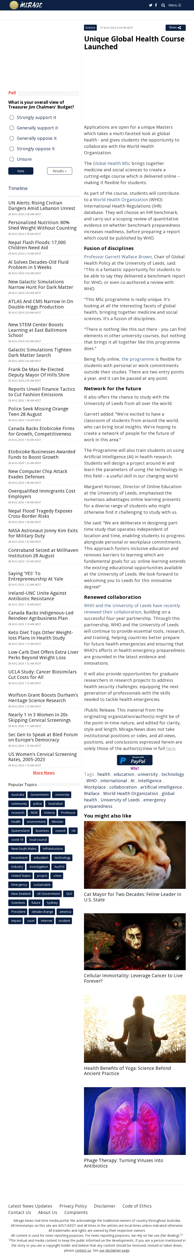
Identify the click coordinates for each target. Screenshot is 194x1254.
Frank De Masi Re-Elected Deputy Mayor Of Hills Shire (39, 372)
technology (172, 774)
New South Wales (24, 848)
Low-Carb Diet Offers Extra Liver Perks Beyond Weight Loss (43, 655)
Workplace (95, 787)
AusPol (59, 866)
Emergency (19, 884)
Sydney (52, 902)
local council (38, 839)
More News (44, 772)
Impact (16, 920)
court (31, 920)
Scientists (18, 902)
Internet (46, 920)
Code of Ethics (137, 1206)
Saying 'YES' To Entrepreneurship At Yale (35, 576)
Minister (57, 821)
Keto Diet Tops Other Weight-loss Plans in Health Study (40, 635)
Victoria (49, 812)
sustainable (42, 884)
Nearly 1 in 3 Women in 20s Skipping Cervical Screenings (39, 717)
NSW (34, 812)
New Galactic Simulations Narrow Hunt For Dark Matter (40, 284)
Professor (68, 812)
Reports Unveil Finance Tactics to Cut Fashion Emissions (41, 392)
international (113, 780)
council (60, 830)
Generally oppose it (37, 138)
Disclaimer (104, 1206)
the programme (138, 359)
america (65, 911)
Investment (19, 857)
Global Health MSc (112, 163)
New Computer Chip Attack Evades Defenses (37, 474)
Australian (55, 803)
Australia (17, 794)
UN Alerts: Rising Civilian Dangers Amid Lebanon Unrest (41, 205)
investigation (39, 866)
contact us (83, 1250)
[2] (10, 1239)
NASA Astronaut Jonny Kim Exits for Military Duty (43, 533)
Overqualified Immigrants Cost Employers (41, 494)
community (19, 803)
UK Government (48, 893)
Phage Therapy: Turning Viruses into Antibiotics (123, 1163)
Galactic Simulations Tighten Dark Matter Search (39, 352)
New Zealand (21, 893)
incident (64, 920)
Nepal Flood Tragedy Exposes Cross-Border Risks (40, 513)
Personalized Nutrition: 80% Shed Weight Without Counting (42, 225)
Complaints (76, 1212)
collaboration (123, 787)
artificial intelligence (161, 787)
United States (21, 875)
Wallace (92, 793)
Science (90, 28)
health (103, 774)
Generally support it (37, 128)
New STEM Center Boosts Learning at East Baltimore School (37, 330)
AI (132, 780)
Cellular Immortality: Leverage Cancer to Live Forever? (133, 978)
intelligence (150, 780)
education (124, 774)
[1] (181, 1234)
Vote (20, 171)
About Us (47, 1212)
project (42, 875)
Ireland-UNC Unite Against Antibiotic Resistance (37, 596)
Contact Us (19, 1212)
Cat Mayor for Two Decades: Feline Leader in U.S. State (132, 897)
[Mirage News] (26, 5)
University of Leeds (120, 800)
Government (40, 794)
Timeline (18, 188)
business (42, 830)
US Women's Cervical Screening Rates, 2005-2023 (42, 757)
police (37, 803)
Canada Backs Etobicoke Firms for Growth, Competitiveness (41, 431)
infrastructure (53, 848)
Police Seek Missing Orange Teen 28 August (38, 411)
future (35, 902)
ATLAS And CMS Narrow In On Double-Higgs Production (40, 304)
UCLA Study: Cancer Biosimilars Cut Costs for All (42, 674)
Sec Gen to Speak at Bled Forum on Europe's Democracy (43, 737)
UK (74, 830)
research (17, 812)
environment (36, 821)
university (148, 774)
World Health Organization (120, 199)
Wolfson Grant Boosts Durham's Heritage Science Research (43, 698)
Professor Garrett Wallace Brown (118, 256)
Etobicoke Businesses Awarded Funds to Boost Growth (41, 454)
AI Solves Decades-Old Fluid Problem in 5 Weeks (38, 265)
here (170, 748)
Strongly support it (36, 117)
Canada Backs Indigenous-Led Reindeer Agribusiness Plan (41, 615)
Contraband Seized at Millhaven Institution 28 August (43, 553)
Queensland (20, 830)
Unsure (24, 159)
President (18, 911)
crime (57, 875)
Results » (59, 171)
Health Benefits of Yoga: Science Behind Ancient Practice (127, 1071)
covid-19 (17, 839)
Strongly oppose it (36, 148)
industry (17, 866)
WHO (91, 780)
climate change (42, 911)
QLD (69, 893)
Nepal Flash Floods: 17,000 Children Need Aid (37, 245)
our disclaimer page (114, 1250)
